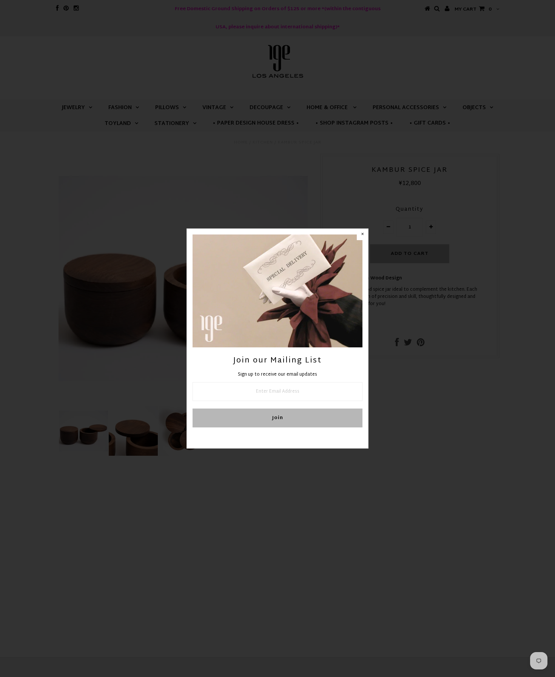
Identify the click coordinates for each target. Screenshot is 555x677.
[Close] (362, 234)
